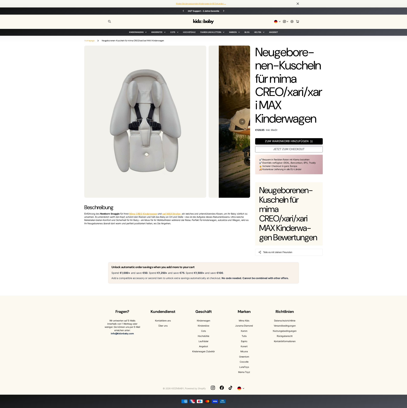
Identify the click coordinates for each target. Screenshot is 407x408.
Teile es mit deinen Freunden (277, 252)
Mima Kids (244, 320)
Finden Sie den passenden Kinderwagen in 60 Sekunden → (201, 3)
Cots (172, 32)
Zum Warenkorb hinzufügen (287, 141)
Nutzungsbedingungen (284, 331)
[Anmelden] (292, 22)
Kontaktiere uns (163, 320)
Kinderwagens (136, 32)
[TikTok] (230, 388)
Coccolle (244, 361)
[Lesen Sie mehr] (285, 22)
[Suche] (109, 21)
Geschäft (203, 311)
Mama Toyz (244, 372)
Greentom (244, 356)
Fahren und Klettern (210, 32)
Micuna (244, 351)
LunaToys (244, 367)
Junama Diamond (244, 325)
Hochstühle (189, 32)
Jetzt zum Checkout (288, 149)
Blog (247, 32)
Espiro (244, 341)
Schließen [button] (298, 3)
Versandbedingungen (285, 325)
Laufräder (204, 341)
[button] (242, 122)
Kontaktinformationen (285, 341)
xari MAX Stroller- (172, 213)
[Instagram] (213, 388)
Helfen (257, 32)
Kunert (244, 346)
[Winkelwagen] (297, 22)
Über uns (163, 325)
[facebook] (222, 388)
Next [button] (223, 11)
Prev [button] (183, 11)
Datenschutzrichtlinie (284, 320)
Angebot (273, 32)
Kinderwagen (203, 320)
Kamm (244, 331)
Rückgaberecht (285, 336)
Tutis (244, 336)
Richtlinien (285, 311)
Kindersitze (156, 32)
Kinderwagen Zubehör (203, 351)
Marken (233, 32)
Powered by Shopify (195, 388)
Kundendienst (163, 311)
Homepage (89, 40)
